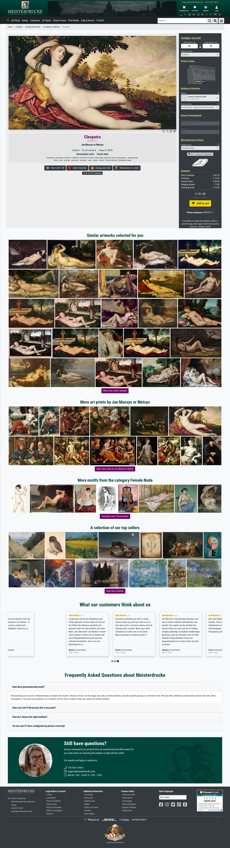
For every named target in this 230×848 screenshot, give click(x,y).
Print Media (73, 20)
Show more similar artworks (115, 390)
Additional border (186, 51)
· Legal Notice (51, 798)
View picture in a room (128, 168)
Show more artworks (115, 591)
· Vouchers (87, 810)
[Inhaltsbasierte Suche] (215, 20)
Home (10, 27)
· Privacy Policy (51, 804)
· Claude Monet (126, 798)
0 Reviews (98, 173)
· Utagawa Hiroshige (128, 807)
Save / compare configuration (201, 154)
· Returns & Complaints (54, 810)
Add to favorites (79, 168)
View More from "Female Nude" (115, 516)
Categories (35, 20)
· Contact (49, 795)
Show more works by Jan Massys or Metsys (115, 469)
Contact (100, 20)
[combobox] (200, 55)
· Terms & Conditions (53, 801)
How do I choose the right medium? (29, 716)
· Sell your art (88, 798)
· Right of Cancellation (54, 807)
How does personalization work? (28, 686)
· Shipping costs (89, 801)
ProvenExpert (39, 650)
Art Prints (15, 20)
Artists (25, 20)
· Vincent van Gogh (128, 795)
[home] (8, 20)
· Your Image (88, 795)
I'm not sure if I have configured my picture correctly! (38, 725)
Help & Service (88, 20)
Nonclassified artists (32, 27)
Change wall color (102, 168)
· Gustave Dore (126, 810)
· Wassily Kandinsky (128, 804)
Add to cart (202, 203)
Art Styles (46, 20)
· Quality (86, 804)
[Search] (209, 20)
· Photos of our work (90, 807)
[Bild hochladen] (221, 20)
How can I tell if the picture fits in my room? (34, 707)
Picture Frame (59, 20)
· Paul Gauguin (126, 801)
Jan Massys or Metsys (51, 27)
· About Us (49, 814)
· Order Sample (88, 814)
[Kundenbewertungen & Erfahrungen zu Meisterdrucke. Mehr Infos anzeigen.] (210, 800)
